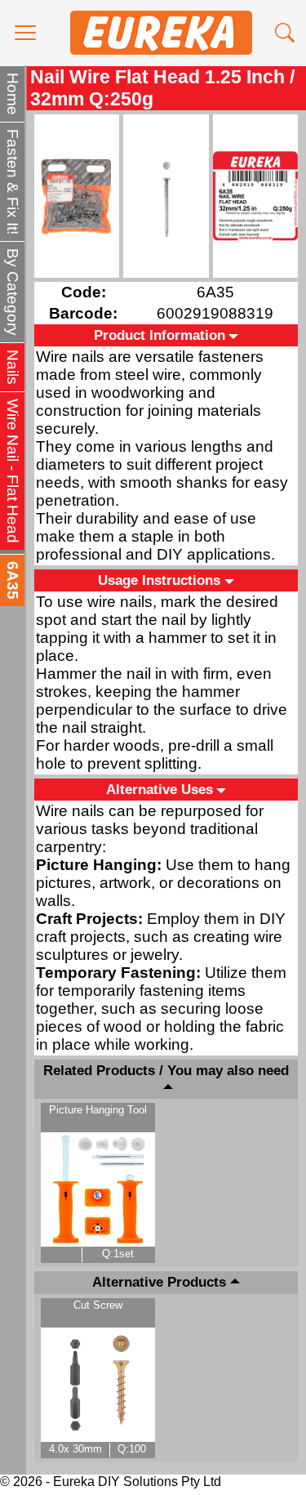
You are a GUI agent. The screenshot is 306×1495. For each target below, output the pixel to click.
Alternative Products (159, 1282)
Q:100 (132, 1449)
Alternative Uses (159, 789)
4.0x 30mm (75, 1449)
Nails (12, 367)
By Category (12, 292)
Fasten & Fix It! (12, 181)
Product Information (159, 335)
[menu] (25, 32)
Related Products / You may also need (166, 1070)
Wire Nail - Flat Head (12, 471)
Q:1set (118, 1253)
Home (12, 94)
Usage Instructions (159, 580)
